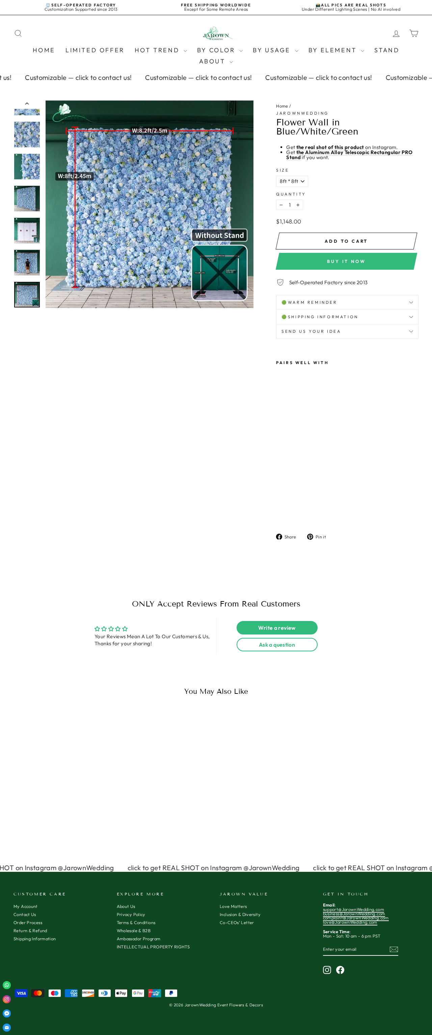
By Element (333, 50)
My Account (26, 906)
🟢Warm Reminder (309, 302)
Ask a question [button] (277, 644)
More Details (61, 800)
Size (282, 170)
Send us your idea (311, 331)
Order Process (28, 922)
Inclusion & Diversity (240, 914)
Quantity (291, 194)
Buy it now (346, 261)
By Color (217, 50)
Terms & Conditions (136, 922)
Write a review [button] (276, 627)
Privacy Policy (131, 914)
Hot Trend (158, 50)
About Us (126, 906)
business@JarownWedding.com (354, 913)
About (213, 61)
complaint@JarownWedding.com (356, 917)
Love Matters (233, 906)
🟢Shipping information (319, 316)
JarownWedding (302, 113)
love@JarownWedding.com (350, 922)
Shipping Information (35, 938)
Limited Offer (95, 50)
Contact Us (25, 914)
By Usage (273, 50)
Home (44, 50)
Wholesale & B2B (134, 930)
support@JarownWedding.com (353, 909)
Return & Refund (30, 930)
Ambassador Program (139, 938)
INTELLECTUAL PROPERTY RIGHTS (153, 946)
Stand (386, 50)
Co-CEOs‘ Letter (237, 922)
